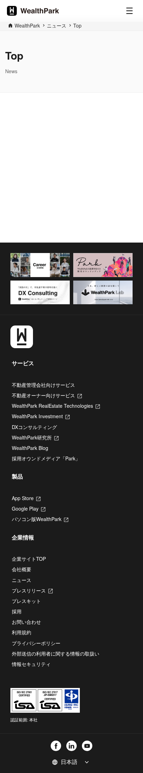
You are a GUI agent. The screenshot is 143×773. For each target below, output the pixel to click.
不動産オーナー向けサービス (47, 395)
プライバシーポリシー (36, 643)
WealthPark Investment (41, 416)
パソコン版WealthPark (40, 518)
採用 (17, 611)
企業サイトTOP (29, 558)
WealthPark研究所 (35, 437)
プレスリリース (32, 590)
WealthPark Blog (30, 447)
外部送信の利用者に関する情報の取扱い (55, 653)
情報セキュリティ (31, 663)
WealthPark (27, 25)
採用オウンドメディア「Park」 (46, 458)
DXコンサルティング (34, 426)
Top (77, 25)
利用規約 (21, 632)
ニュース (56, 25)
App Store (26, 498)
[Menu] (129, 11)
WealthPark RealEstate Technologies (56, 405)
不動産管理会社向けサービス (43, 384)
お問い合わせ (26, 621)
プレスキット (26, 600)
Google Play (28, 508)
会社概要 (21, 569)
